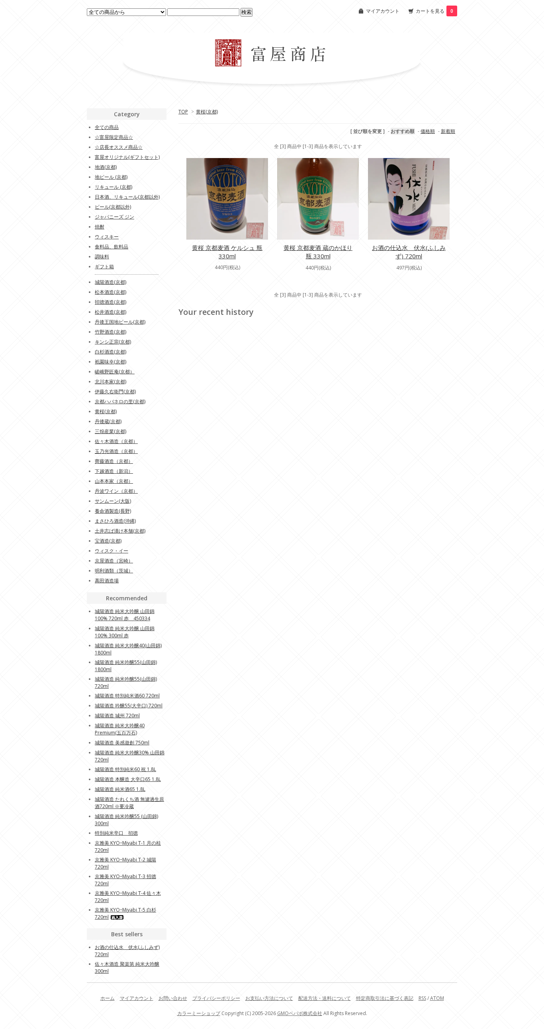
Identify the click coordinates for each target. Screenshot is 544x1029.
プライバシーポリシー (216, 998)
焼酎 (99, 226)
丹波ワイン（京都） (116, 491)
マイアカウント (382, 11)
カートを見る (434, 11)
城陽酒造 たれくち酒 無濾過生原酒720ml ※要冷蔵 (129, 803)
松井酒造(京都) (110, 312)
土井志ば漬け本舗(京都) (120, 530)
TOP (183, 111)
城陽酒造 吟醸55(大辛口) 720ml (128, 705)
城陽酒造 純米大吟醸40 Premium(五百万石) (120, 729)
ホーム (107, 998)
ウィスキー (107, 236)
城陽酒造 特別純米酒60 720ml (127, 695)
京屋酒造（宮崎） (114, 560)
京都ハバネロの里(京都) (120, 401)
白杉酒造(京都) (110, 351)
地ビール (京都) (111, 177)
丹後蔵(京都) (108, 421)
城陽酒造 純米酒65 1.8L (120, 789)
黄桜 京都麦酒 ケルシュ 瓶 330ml (227, 252)
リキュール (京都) (113, 187)
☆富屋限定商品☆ (114, 137)
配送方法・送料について (324, 998)
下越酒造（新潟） (114, 471)
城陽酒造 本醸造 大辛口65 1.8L (128, 779)
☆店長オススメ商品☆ (119, 147)
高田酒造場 (107, 580)
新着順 (448, 131)
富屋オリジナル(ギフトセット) (127, 157)
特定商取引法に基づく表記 (384, 998)
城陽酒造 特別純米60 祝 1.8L (125, 769)
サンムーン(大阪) (113, 501)
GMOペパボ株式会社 (299, 1013)
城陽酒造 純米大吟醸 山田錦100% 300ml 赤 (125, 632)
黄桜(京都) (207, 111)
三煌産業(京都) (110, 431)
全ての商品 (107, 127)
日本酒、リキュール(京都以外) (127, 196)
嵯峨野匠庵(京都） (115, 371)
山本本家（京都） (114, 481)
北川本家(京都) (110, 381)
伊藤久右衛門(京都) (115, 391)
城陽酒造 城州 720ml (117, 715)
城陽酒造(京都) (110, 282)
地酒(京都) (106, 167)
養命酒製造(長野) (113, 511)
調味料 (102, 256)
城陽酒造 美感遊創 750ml (122, 742)
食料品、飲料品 (111, 246)
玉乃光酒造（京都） (116, 451)
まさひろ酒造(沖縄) (115, 520)
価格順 (428, 131)
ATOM (437, 998)
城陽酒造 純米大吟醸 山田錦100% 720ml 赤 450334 (125, 615)
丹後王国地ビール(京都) (120, 321)
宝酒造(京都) (108, 540)
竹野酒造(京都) (110, 331)
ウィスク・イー (111, 550)
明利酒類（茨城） (114, 570)
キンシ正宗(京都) (113, 341)
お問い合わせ (173, 998)
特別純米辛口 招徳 (116, 833)
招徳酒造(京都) (110, 302)
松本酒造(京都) (110, 292)
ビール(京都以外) (113, 206)
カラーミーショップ (198, 1013)
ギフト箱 (104, 266)
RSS (422, 998)
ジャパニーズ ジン (114, 216)
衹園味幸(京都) (110, 361)
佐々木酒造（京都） (116, 441)
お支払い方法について (269, 998)
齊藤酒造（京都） (114, 461)
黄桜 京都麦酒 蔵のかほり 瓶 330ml (318, 252)
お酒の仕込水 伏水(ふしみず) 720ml (409, 252)
